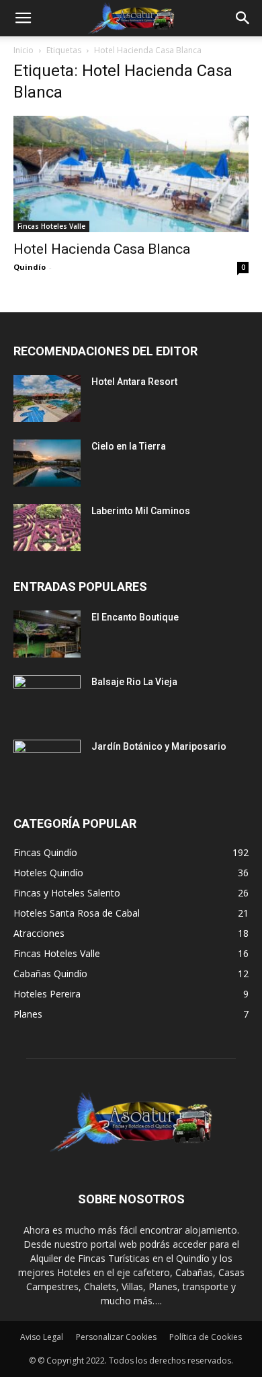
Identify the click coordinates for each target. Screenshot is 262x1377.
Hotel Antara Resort (134, 381)
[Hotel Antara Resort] (47, 398)
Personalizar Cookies (116, 1337)
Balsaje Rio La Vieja (134, 681)
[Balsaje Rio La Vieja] (47, 698)
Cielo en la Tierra (128, 446)
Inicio (23, 50)
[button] (22, 18)
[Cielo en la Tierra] (47, 463)
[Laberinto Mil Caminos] (47, 527)
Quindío (29, 267)
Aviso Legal (41, 1337)
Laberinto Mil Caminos (140, 510)
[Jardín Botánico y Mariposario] (47, 763)
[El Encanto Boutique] (47, 634)
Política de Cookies (205, 1337)
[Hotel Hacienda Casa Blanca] (131, 174)
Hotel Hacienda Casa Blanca (101, 249)
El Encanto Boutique (135, 617)
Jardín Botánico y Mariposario (158, 746)
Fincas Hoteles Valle (51, 226)
